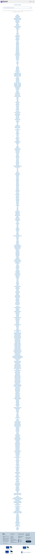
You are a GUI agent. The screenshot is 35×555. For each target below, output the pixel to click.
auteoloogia (17, 519)
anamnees (17, 241)
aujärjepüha (17, 507)
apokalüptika (17, 310)
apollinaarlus (17, 318)
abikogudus (17, 43)
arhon (17, 412)
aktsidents (17, 137)
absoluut (17, 58)
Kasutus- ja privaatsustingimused (13, 542)
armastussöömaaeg (17, 423)
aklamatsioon (17, 133)
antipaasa (17, 298)
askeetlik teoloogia (17, 476)
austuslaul (17, 518)
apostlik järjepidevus (18, 367)
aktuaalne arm (17, 138)
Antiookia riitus (17, 297)
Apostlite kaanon (17, 393)
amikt (17, 221)
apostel (17, 327)
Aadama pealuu (17, 21)
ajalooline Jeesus (17, 126)
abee (17, 32)
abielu (17, 34)
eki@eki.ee (6, 541)
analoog (17, 240)
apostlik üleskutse (17, 390)
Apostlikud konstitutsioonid (17, 385)
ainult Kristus (17, 113)
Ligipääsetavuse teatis (13, 540)
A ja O (17, 128)
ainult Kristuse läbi (17, 114)
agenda (17, 101)
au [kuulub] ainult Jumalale (17, 511)
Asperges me (17, 479)
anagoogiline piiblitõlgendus (17, 235)
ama (17, 206)
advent (17, 90)
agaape (17, 97)
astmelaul (17, 486)
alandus (17, 143)
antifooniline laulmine (17, 286)
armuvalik (17, 462)
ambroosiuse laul (17, 211)
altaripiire (17, 186)
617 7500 (7, 540)
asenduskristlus (17, 467)
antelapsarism (17, 275)
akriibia (17, 135)
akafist (17, 130)
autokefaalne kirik (17, 522)
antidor (18, 279)
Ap (17, 305)
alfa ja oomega (17, 151)
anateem (17, 243)
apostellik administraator (17, 332)
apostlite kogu (17, 394)
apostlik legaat (17, 371)
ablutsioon (17, 51)
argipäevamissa (17, 408)
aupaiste (17, 514)
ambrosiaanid (17, 212)
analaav (17, 237)
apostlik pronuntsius (17, 376)
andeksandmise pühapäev (17, 245)
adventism (17, 91)
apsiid (17, 406)
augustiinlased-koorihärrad (17, 502)
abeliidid (17, 33)
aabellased (17, 15)
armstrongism (17, 430)
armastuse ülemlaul (17, 422)
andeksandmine (17, 244)
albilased (17, 147)
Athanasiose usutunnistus (17, 493)
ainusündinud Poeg (17, 119)
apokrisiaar (17, 315)
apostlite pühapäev (17, 397)
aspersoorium (17, 481)
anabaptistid (17, 229)
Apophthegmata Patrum (17, 324)
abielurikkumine (17, 36)
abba (17, 30)
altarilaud (17, 181)
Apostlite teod (17, 399)
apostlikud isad (17, 383)
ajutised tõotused (17, 129)
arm (17, 418)
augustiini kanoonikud (17, 499)
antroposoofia (17, 304)
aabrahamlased (17, 16)
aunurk (17, 513)
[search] (17, 8)
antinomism (17, 293)
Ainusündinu (17, 118)
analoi (17, 239)
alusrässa (17, 203)
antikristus (17, 289)
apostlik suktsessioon (17, 381)
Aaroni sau (17, 25)
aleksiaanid (17, 150)
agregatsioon (17, 109)
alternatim (17, 201)
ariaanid (17, 414)
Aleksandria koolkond (17, 148)
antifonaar (17, 283)
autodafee (17, 520)
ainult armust (17, 111)
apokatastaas (17, 312)
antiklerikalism (17, 288)
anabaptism (17, 228)
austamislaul (17, 517)
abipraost (17, 46)
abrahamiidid (17, 52)
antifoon (17, 284)
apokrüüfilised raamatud (17, 317)
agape (17, 99)
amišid (17, 224)
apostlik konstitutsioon (17, 370)
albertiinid (17, 146)
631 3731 (7, 539)
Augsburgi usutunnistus (17, 497)
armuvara (17, 463)
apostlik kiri (17, 369)
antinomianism (17, 292)
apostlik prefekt (17, 374)
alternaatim (17, 200)
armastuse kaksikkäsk (17, 421)
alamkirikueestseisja (17, 141)
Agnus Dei (17, 105)
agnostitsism (17, 104)
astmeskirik (17, 488)
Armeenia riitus (17, 426)
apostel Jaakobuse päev (17, 330)
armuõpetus (17, 464)
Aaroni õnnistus (17, 27)
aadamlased (17, 22)
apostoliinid (17, 402)
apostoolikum (17, 405)
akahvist (17, 131)
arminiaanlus (17, 428)
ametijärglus (17, 218)
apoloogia (17, 323)
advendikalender (17, 87)
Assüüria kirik (17, 485)
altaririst (17, 192)
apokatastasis (17, 313)
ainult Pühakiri (17, 115)
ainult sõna (17, 116)
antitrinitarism (18, 300)
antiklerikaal (17, 287)
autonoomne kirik (17, 525)
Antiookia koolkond (17, 296)
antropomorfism (17, 302)
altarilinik (17, 183)
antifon (17, 280)
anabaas (17, 227)
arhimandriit (17, 411)
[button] (31, 1)
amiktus (17, 222)
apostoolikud (17, 404)
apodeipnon (17, 306)
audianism (17, 496)
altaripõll (17, 189)
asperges (17, 478)
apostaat (17, 326)
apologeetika (17, 322)
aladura (17, 139)
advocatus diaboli (17, 95)
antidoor (17, 278)
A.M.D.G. (17, 216)
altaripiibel (17, 185)
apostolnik (17, 403)
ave (17, 526)
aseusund (17, 468)
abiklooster (17, 42)
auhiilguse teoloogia (17, 504)
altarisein (17, 195)
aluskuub (17, 202)
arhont (17, 413)
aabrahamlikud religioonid (17, 18)
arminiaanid (17, 427)
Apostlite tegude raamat (17, 398)
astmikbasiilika (17, 489)
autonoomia (17, 524)
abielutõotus (17, 38)
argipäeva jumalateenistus (17, 407)
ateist (17, 492)
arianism (17, 416)
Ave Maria (17, 527)
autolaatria (17, 523)
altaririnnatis (17, 191)
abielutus (17, 37)
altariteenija (17, 197)
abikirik (17, 40)
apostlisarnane (17, 391)
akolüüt (17, 134)
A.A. (17, 14)
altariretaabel (17, 190)
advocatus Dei (17, 94)
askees (17, 471)
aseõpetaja (17, 469)
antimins (17, 290)
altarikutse (17, 180)
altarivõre (17, 198)
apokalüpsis (17, 308)
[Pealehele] (4, 2)
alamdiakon (17, 140)
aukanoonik (17, 509)
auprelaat (17, 515)
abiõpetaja (17, 49)
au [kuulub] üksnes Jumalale (17, 512)
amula (17, 225)
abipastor (17, 44)
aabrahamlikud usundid (17, 19)
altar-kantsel (17, 199)
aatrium (17, 29)
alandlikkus (17, 142)
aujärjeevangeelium (17, 506)
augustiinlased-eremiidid (17, 501)
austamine (17, 516)
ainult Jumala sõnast (17, 112)
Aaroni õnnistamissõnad (17, 26)
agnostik (17, 103)
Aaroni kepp (17, 24)
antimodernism (17, 291)
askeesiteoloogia (17, 472)
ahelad (17, 110)
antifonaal (17, 282)
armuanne (17, 433)
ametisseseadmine (17, 219)
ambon (17, 209)
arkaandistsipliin (17, 417)
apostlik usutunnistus (17, 386)
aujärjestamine (17, 508)
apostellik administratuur (17, 333)
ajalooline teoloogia (17, 127)
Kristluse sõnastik (17, 4)
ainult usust (17, 117)
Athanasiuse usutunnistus (17, 494)
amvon (17, 226)
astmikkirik (17, 490)
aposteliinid (17, 329)
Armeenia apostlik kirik (17, 424)
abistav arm (17, 47)
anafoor (17, 231)
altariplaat (17, 188)
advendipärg (17, 89)
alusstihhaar (17, 205)
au (17, 495)
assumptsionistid (17, 483)
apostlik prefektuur (17, 375)
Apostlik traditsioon (17, 382)
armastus (17, 420)
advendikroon (17, 88)
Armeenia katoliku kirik (17, 425)
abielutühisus (17, 39)
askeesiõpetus (17, 473)
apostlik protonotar (17, 378)
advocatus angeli (17, 93)
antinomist (17, 294)
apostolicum (17, 401)
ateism (17, 491)
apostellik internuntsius (17, 335)
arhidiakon (17, 409)
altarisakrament (17, 194)
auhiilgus (17, 503)
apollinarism (17, 320)
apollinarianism (17, 319)
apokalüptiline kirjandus (17, 311)
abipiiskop (17, 45)
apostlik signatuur (17, 380)
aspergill (17, 480)
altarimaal (17, 184)
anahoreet (17, 236)
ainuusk (17, 120)
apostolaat (17, 400)
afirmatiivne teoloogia (17, 96)
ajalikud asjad (17, 125)
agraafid (17, 108)
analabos (17, 238)
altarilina (17, 182)
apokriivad (17, 314)
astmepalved (17, 487)
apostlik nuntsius (17, 373)
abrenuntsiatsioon (17, 54)
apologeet (17, 321)
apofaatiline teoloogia (17, 307)
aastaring (17, 28)
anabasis (17, 230)
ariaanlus (17, 415)
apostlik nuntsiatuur (17, 372)
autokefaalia (17, 521)
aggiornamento (17, 102)
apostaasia (17, 325)
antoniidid (17, 301)
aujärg (17, 505)
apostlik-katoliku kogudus (17, 368)
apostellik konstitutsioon (17, 337)
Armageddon (17, 419)
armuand (17, 432)
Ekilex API (11, 538)
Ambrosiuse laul (17, 214)
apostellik (17, 331)
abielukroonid (17, 35)
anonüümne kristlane (17, 274)
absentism (17, 55)
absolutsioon (17, 57)
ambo (17, 207)
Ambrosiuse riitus (17, 215)
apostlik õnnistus (17, 389)
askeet (17, 474)
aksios (17, 136)
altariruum (17, 193)
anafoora (17, 233)
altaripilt (17, 187)
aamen (17, 23)
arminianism (17, 429)
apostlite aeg (17, 392)
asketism (17, 477)
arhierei (17, 410)
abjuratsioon (17, 50)
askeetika (17, 475)
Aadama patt (17, 20)
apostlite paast (17, 396)
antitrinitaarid (17, 299)
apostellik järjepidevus (17, 336)
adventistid (17, 92)
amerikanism (17, 217)
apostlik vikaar (17, 387)
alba (17, 144)
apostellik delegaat (17, 334)
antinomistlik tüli (17, 295)
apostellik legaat (17, 338)
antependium (17, 276)
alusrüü (17, 204)
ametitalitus (17, 220)
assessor (17, 482)
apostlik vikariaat (17, 388)
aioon (17, 122)
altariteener (17, 196)
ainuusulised (17, 121)
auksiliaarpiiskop (17, 510)
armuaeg (17, 431)
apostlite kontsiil (17, 395)
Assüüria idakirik (17, 484)
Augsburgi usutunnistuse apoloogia (17, 498)
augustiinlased (17, 500)
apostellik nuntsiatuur (17, 339)
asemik (17, 466)
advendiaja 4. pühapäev (17, 86)
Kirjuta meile (28, 541)
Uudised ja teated (12, 539)
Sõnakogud (12, 537)
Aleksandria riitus (17, 149)
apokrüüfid (17, 316)
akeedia (17, 132)
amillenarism (17, 223)
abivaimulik (17, 48)
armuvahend (17, 461)
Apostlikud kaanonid (17, 384)
